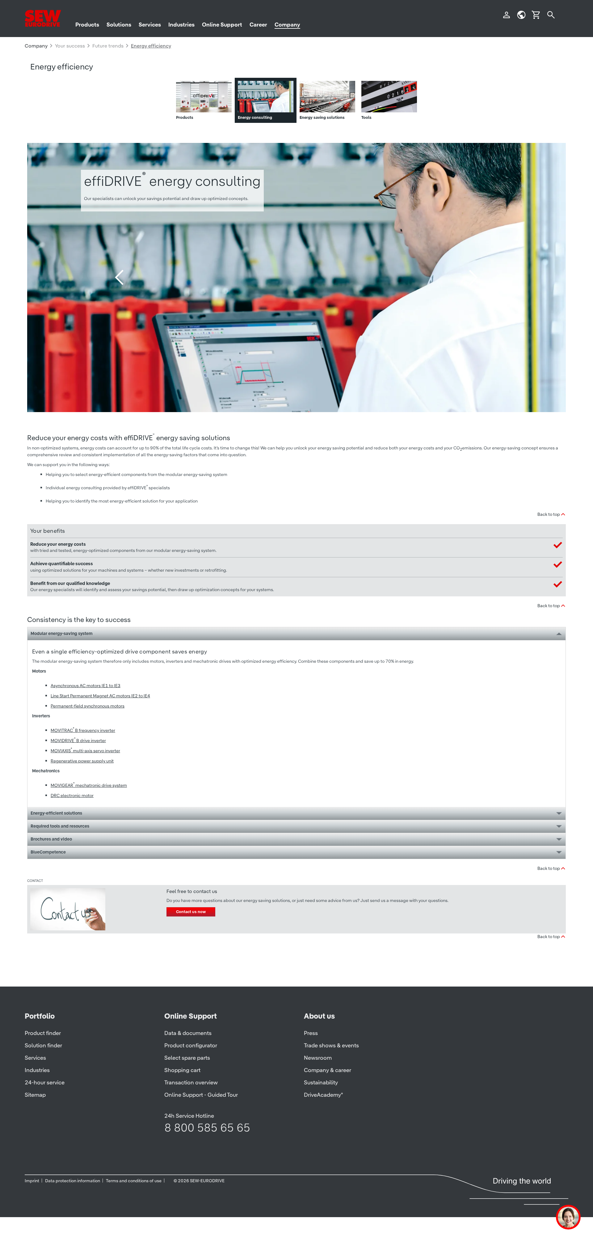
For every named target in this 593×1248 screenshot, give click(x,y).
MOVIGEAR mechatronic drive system (89, 785)
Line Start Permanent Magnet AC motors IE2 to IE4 (100, 696)
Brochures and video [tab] (51, 839)
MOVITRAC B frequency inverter (83, 730)
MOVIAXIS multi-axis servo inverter (85, 751)
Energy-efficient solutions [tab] (56, 813)
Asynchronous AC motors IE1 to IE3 (85, 685)
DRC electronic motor (72, 795)
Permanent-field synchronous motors (87, 706)
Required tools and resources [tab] (60, 826)
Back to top (548, 514)
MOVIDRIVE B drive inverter (78, 740)
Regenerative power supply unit (82, 761)
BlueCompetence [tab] (48, 852)
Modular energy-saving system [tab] (62, 633)
